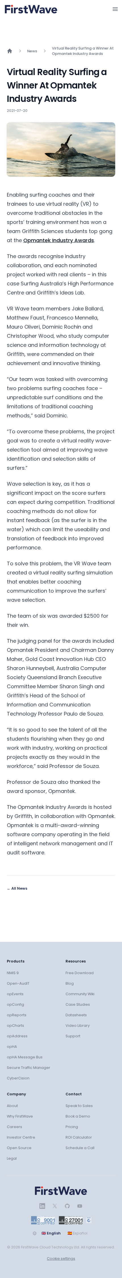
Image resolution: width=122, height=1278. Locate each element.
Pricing (72, 1126)
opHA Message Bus (25, 1057)
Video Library (78, 1025)
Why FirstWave (20, 1116)
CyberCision (18, 1078)
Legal (12, 1158)
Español (77, 1233)
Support (73, 1036)
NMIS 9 (13, 972)
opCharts (15, 1025)
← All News (17, 888)
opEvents (15, 994)
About (12, 1105)
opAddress (17, 1036)
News (32, 51)
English (51, 1233)
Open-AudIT (18, 983)
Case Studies (78, 1004)
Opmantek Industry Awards (58, 240)
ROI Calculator (79, 1137)
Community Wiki (80, 994)
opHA (12, 1046)
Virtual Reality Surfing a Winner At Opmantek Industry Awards (83, 51)
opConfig (15, 1004)
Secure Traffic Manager (28, 1067)
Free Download (80, 972)
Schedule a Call (80, 1147)
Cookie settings (61, 1258)
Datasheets (76, 1015)
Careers (14, 1126)
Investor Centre (21, 1137)
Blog (70, 983)
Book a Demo (78, 1116)
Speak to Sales (79, 1105)
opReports (16, 1015)
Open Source (19, 1147)
